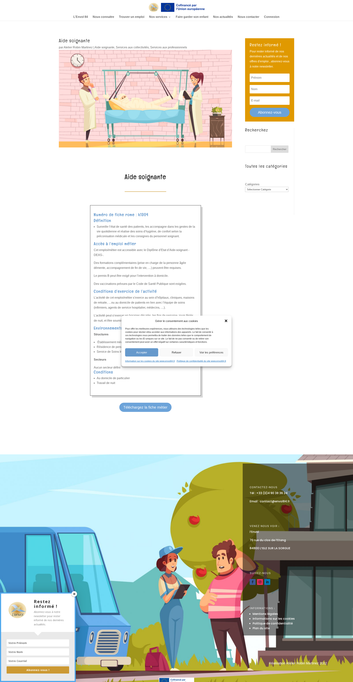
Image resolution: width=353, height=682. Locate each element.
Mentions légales (265, 614)
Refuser (176, 352)
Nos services (158, 17)
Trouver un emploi (131, 17)
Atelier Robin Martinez (78, 47)
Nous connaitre (103, 17)
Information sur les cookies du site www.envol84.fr (150, 361)
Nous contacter (248, 17)
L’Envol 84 (80, 17)
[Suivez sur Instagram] (260, 582)
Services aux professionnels (168, 47)
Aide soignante (104, 47)
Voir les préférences (211, 352)
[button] (226, 321)
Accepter (141, 352)
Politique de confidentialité (273, 623)
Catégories (252, 184)
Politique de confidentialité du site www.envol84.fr (201, 361)
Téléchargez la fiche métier (145, 407)
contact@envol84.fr (275, 501)
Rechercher (279, 149)
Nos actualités (223, 17)
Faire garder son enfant (192, 17)
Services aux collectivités (132, 47)
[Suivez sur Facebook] (253, 582)
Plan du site (261, 628)
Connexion (271, 17)
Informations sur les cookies (274, 619)
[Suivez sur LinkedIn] (267, 582)
